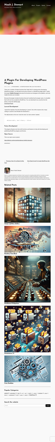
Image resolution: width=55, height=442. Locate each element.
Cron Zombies (8, 383)
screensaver (12, 395)
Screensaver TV (9, 353)
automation (13, 393)
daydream (41, 393)
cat (23, 393)
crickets (35, 393)
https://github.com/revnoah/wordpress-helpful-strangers (18, 140)
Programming (15, 86)
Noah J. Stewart (13, 5)
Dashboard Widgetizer (11, 303)
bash (19, 393)
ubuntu (22, 395)
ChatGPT (30, 393)
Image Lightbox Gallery (12, 223)
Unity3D (26, 395)
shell (17, 395)
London (46, 393)
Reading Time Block (10, 253)
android (6, 393)
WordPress (7, 143)
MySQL (6, 395)
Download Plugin (8, 103)
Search (48, 405)
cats (26, 393)
